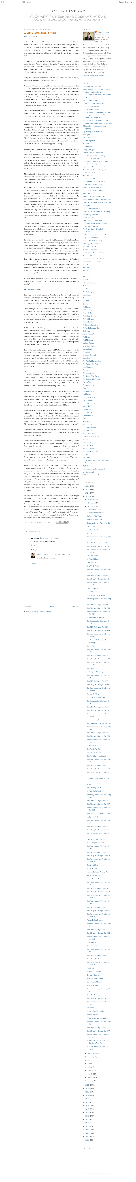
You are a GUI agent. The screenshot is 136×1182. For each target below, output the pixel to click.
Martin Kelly (87, 424)
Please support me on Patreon (93, 103)
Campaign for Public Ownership (94, 252)
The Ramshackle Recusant (92, 379)
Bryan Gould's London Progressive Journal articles (95, 171)
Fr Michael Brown (89, 316)
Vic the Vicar (87, 382)
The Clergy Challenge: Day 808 (98, 769)
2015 (87, 1109)
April (90, 1070)
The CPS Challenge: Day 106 (97, 732)
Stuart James (87, 289)
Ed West (85, 304)
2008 (87, 1133)
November (91, 503)
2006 (87, 1140)
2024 (87, 493)
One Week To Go (93, 566)
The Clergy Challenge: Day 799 (98, 1031)
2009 (87, 1129)
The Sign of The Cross (91, 376)
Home (52, 606)
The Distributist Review (91, 208)
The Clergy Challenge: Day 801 (98, 958)
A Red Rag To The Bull (95, 842)
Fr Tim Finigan (88, 310)
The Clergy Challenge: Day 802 (98, 933)
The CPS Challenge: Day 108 (97, 681)
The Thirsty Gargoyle (90, 427)
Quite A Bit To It (93, 694)
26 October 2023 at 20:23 (49, 538)
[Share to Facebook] (64, 522)
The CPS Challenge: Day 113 (97, 543)
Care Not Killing (89, 217)
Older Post (75, 606)
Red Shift (86, 143)
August (90, 1056)
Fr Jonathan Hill (88, 322)
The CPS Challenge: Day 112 (97, 575)
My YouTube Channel (91, 100)
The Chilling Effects (94, 787)
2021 (87, 1088)
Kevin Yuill (28, 36)
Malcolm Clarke (88, 391)
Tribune (85, 370)
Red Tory (86, 454)
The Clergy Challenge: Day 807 (98, 804)
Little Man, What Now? (91, 436)
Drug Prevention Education (92, 220)
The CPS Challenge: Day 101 (97, 888)
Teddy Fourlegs (88, 149)
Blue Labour (87, 193)
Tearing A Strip (92, 985)
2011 (87, 1123)
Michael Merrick (89, 283)
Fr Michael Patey (89, 403)
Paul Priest (86, 337)
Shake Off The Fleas (94, 875)
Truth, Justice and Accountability (99, 523)
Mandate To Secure (94, 971)
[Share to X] (62, 522)
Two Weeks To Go (93, 749)
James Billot (31, 289)
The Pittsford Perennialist (92, 361)
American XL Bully (94, 509)
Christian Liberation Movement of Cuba (97, 202)
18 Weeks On (91, 745)
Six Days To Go (92, 533)
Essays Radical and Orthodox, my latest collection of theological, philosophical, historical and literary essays (97, 93)
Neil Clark (86, 280)
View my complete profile (94, 76)
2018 (87, 1099)
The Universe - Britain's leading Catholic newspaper (94, 156)
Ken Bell (86, 439)
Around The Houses (94, 752)
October (91, 506)
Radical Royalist (89, 445)
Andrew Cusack (88, 343)
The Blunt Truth (92, 668)
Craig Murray (87, 418)
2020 (87, 1092)
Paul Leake (87, 307)
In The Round (92, 868)
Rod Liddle (87, 286)
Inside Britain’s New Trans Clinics (99, 879)
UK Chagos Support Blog (92, 243)
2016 (87, 1105)
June (89, 1063)
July (89, 1060)
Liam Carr (86, 273)
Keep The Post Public (90, 237)
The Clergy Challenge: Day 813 (98, 630)
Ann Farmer (87, 295)
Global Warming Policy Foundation (95, 234)
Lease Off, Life (92, 591)
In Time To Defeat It (94, 791)
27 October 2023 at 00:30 (61, 554)
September (91, 1053)
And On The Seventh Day (96, 1011)
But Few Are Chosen (94, 982)
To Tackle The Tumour (95, 516)
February (91, 1077)
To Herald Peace (92, 1014)
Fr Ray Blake (87, 313)
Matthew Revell (88, 433)
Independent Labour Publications (95, 184)
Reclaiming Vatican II (90, 214)
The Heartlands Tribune (91, 106)
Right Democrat (88, 466)
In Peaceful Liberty (94, 559)
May (89, 1067)
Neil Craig (86, 421)
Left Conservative (89, 472)
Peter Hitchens (88, 268)
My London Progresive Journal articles (96, 167)
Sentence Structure (93, 975)
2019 (87, 1095)
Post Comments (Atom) (42, 611)
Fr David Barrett (88, 319)
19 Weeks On (91, 562)
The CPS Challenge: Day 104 (97, 800)
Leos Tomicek (88, 367)
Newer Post (28, 606)
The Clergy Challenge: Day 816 (98, 546)
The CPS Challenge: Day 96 (97, 1027)
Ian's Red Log (87, 409)
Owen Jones (87, 265)
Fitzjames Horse (88, 385)
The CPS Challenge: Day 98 (97, 955)
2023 (87, 496)
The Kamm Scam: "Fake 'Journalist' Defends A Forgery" (95, 224)
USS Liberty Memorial (91, 475)
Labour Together (89, 140)
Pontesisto (86, 352)
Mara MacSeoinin (89, 430)
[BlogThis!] (59, 522)
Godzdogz (86, 331)
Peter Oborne (87, 271)
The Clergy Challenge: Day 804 (98, 891)
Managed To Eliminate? (95, 512)
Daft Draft (90, 968)
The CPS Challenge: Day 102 (97, 852)
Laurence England (89, 355)
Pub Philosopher (88, 292)
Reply (33, 545)
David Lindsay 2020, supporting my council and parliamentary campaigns (97, 121)
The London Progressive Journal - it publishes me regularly (95, 162)
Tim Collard (87, 442)
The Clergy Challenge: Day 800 (98, 998)
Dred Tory (86, 457)
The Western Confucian (91, 364)
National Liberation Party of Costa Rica (97, 199)
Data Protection (92, 555)
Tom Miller (87, 301)
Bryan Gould (87, 175)
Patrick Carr (87, 277)
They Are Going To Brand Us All (98, 813)
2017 (87, 1102)
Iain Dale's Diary (88, 412)
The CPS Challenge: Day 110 (97, 627)
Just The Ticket (92, 530)
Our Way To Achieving (95, 671)
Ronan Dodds (87, 256)
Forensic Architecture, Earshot (98, 839)
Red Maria (86, 298)
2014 (87, 1112)
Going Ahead (91, 646)
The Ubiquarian (88, 373)
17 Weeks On (91, 942)
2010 (87, 1126)
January (91, 1081)
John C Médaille (89, 448)
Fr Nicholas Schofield (90, 325)
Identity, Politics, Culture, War (98, 872)
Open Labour (87, 137)
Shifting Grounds (89, 178)
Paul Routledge (88, 415)
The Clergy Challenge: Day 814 (98, 608)
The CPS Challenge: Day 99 (97, 929)
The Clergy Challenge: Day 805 (98, 855)
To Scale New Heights (95, 519)
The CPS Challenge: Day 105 (97, 765)
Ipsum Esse (87, 358)
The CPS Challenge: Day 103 (97, 826)
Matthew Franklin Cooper (92, 261)
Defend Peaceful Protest (91, 247)
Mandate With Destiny (95, 978)
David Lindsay (68, 11)
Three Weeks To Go (94, 946)
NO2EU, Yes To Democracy (92, 240)
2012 (87, 1119)
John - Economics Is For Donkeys (95, 259)
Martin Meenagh (89, 397)
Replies (36, 550)
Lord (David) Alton (89, 346)
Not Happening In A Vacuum (97, 720)
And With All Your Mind (96, 595)
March (90, 1074)
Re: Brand (90, 1007)
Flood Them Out (93, 588)
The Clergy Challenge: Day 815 (98, 579)
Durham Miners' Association (93, 152)
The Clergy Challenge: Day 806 (98, 830)
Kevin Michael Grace (90, 451)
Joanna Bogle (87, 349)
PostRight (86, 205)
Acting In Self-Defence (95, 920)
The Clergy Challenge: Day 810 (98, 710)
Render (89, 784)
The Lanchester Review (91, 109)
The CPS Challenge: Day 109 (97, 655)
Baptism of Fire (92, 865)
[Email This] (57, 522)
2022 (87, 1085)
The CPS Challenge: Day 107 (97, 707)
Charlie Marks (88, 400)
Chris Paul (86, 388)
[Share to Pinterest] (67, 522)
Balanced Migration (90, 249)
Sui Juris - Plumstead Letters (93, 190)
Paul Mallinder (88, 340)
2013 (87, 1116)
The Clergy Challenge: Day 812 (98, 659)
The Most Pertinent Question (97, 756)
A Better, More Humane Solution (98, 697)
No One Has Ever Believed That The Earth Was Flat (98, 1041)
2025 (87, 489)
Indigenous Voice (93, 817)
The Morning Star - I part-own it (94, 181)
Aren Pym (86, 134)
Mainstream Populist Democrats (94, 469)
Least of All (91, 526)
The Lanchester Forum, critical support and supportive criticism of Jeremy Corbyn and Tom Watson (96, 114)
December (91, 499)
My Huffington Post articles (92, 131)
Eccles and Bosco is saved (92, 187)
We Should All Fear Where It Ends (99, 723)
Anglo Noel (87, 406)
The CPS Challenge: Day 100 (97, 907)
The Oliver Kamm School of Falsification (93, 230)
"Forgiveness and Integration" (97, 1018)
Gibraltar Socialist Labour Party (94, 196)
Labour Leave (88, 146)
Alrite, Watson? (88, 334)
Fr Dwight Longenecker (91, 328)
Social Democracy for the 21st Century (96, 211)
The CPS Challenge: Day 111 (97, 604)
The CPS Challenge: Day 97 (97, 995)
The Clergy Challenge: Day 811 (98, 684)
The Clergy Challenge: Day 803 (98, 910)
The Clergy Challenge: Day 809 (98, 736)
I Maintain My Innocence (92, 86)
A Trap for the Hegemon (95, 617)
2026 (87, 486)
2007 (87, 1136)
